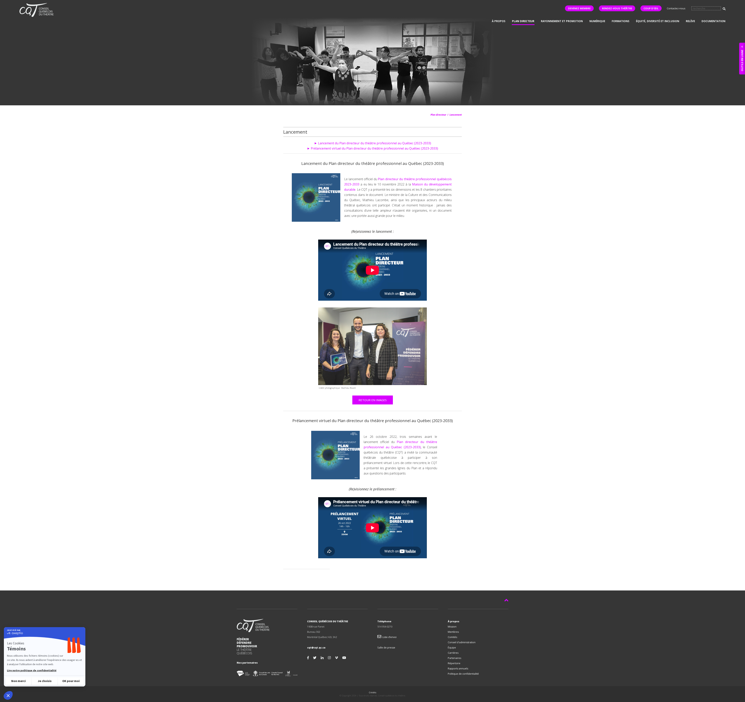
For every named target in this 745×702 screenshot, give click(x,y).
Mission (452, 626)
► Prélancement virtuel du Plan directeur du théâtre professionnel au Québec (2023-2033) (372, 148)
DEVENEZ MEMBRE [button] (579, 8)
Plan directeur (523, 21)
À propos (498, 21)
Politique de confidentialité (463, 673)
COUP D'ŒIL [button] (651, 8)
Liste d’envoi (389, 637)
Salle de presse (386, 647)
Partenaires (454, 658)
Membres (453, 632)
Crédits (372, 692)
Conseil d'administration (462, 642)
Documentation (713, 21)
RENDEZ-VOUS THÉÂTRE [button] (617, 8)
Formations (620, 21)
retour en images (373, 400)
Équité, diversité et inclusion (657, 21)
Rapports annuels (458, 668)
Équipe (452, 647)
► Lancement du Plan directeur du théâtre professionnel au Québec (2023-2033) (372, 143)
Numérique (597, 21)
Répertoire (454, 663)
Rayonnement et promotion (562, 21)
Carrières (453, 652)
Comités (452, 637)
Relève (690, 21)
